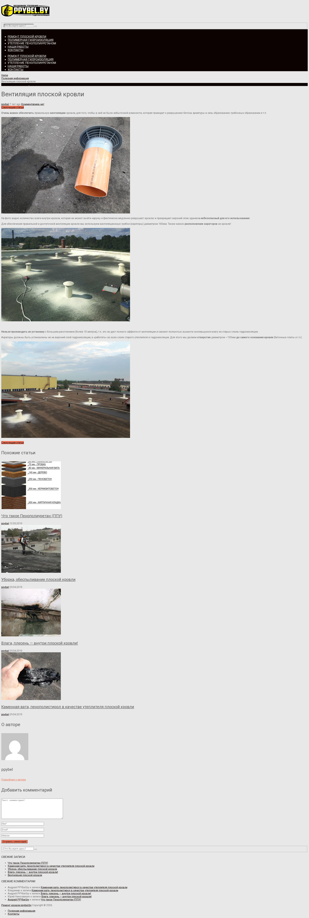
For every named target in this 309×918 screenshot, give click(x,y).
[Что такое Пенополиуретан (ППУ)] (154, 485)
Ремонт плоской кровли (27, 36)
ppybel (5, 104)
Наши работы (18, 46)
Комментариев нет (32, 104)
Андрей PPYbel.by (18, 899)
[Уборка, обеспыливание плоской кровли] (154, 549)
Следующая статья (12, 107)
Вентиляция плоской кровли (25, 875)
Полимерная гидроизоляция (30, 40)
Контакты (15, 50)
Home (4, 75)
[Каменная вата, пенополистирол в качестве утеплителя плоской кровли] (154, 676)
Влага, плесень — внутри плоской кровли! (39, 643)
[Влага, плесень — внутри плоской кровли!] (154, 613)
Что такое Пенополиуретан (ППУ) (31, 516)
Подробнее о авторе (13, 779)
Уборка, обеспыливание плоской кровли (38, 579)
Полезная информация (15, 78)
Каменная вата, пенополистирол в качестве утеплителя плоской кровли (67, 707)
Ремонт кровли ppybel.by (16, 905)
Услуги (34, 84)
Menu (4, 30)
